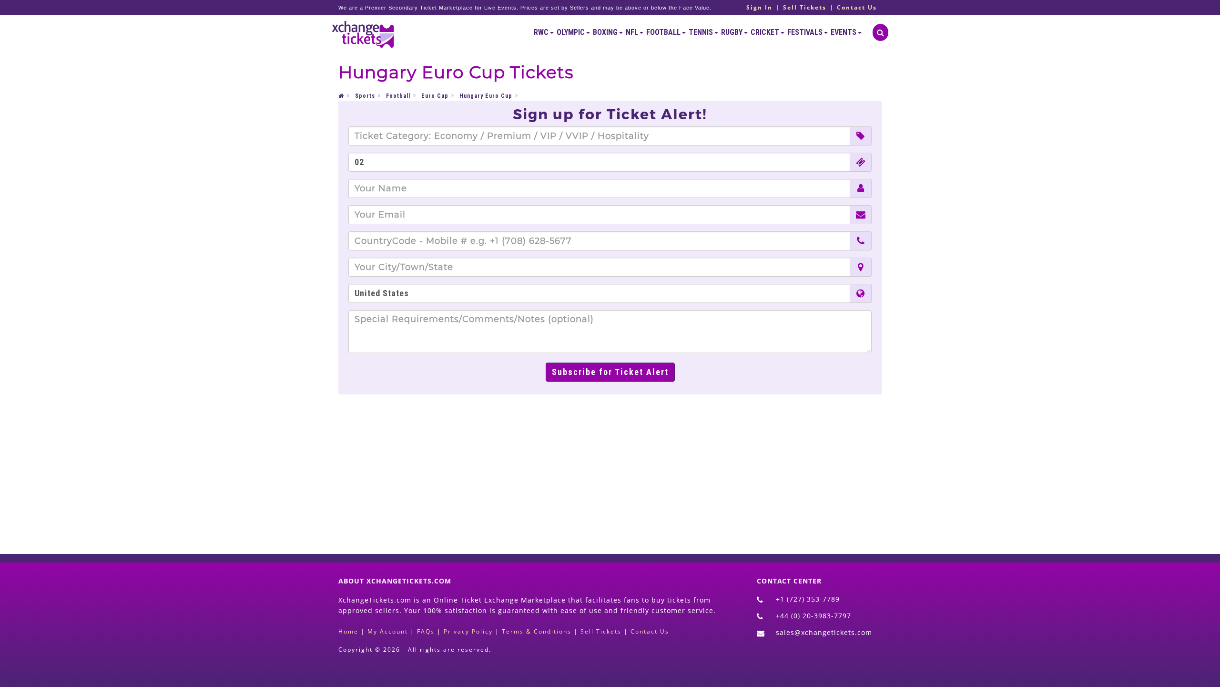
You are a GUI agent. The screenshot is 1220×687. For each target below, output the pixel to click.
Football (398, 96)
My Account (387, 631)
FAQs (426, 631)
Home (348, 631)
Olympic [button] (571, 32)
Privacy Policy (468, 631)
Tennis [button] (701, 32)
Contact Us (857, 7)
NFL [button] (633, 32)
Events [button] (844, 32)
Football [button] (664, 32)
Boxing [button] (606, 32)
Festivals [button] (805, 32)
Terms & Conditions (536, 631)
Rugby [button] (732, 32)
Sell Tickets (804, 7)
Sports (365, 96)
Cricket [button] (766, 32)
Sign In (759, 7)
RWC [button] (542, 32)
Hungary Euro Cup (485, 96)
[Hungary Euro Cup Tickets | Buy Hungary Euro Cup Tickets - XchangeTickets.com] (363, 32)
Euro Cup (434, 96)
